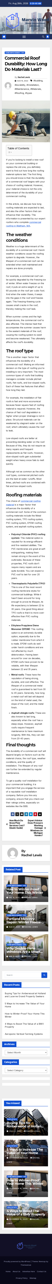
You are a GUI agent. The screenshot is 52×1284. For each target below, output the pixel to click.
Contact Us (41, 1271)
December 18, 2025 (18, 1188)
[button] (43, 36)
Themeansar (26, 1265)
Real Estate (12, 1119)
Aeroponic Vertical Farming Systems (24, 1034)
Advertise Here (28, 1271)
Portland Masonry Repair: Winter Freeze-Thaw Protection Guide (24, 922)
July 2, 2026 (15, 1131)
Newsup (42, 1261)
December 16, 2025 (18, 1219)
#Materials (35, 89)
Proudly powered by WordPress (17, 1261)
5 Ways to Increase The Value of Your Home (25, 1151)
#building (38, 80)
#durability (20, 85)
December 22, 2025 (19, 1158)
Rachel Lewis (24, 77)
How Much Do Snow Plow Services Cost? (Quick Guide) (17, 824)
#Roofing (19, 93)
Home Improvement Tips (14, 53)
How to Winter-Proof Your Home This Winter (24, 891)
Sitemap (33, 1278)
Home (8, 1271)
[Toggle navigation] (24, 37)
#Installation (33, 85)
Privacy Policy (21, 1278)
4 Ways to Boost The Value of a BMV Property (26, 1212)
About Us (16, 1271)
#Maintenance (22, 89)
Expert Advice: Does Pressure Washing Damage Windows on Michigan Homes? (35, 828)
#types (28, 93)
